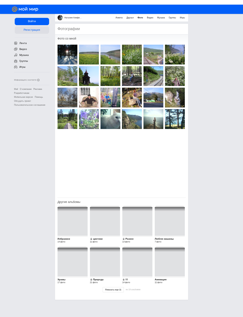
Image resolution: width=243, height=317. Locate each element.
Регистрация (32, 29)
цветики (98, 238)
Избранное (64, 238)
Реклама (37, 89)
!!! (126, 279)
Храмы (61, 279)
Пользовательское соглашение (29, 105)
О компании (26, 89)
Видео (150, 17)
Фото (141, 17)
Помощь (39, 97)
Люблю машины (164, 238)
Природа (98, 279)
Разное (129, 238)
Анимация (160, 279)
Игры (182, 17)
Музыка (161, 17)
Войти (32, 21)
